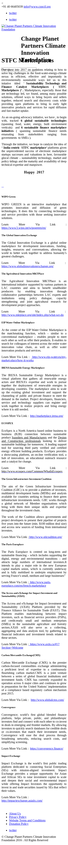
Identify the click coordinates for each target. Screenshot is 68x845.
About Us (15, 813)
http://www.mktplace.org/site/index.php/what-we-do (33, 315)
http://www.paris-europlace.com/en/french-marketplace (26, 584)
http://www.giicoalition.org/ (45, 537)
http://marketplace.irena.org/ (46, 415)
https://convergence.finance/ (46, 748)
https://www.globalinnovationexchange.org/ (28, 266)
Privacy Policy (17, 817)
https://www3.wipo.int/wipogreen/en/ (24, 227)
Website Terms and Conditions (27, 820)
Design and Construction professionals (34, 439)
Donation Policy (19, 823)
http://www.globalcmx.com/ (47, 699)
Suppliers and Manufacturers (29, 437)
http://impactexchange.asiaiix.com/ (22, 800)
